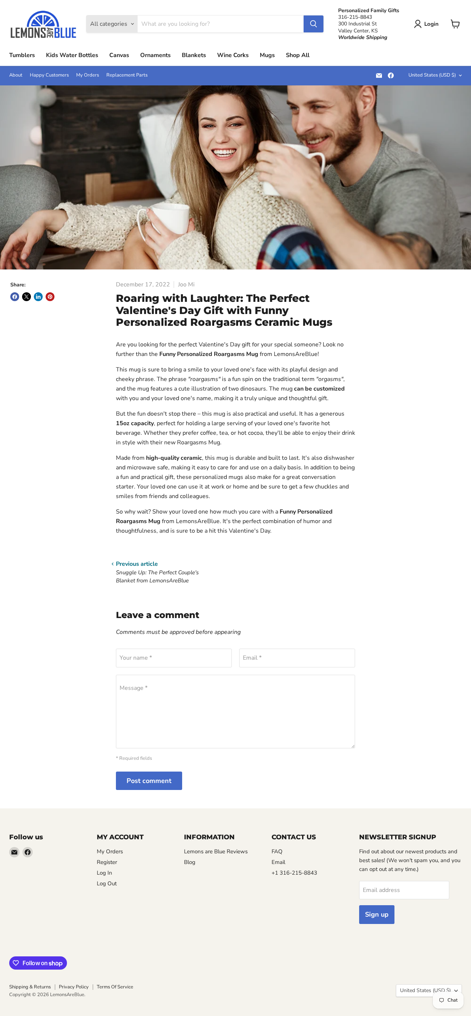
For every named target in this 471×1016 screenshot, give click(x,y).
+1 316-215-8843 (294, 872)
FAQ (277, 851)
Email (278, 862)
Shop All (297, 55)
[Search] (313, 23)
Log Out (107, 883)
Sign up (377, 914)
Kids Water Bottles (72, 55)
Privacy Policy (74, 987)
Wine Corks (233, 55)
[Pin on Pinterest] (50, 296)
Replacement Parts (127, 75)
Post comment (149, 780)
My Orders (87, 75)
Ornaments (155, 55)
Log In (104, 872)
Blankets (194, 55)
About (15, 75)
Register (107, 862)
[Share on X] (26, 296)
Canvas (119, 55)
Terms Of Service (115, 987)
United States (432, 75)
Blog (189, 862)
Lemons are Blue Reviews (216, 851)
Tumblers (22, 55)
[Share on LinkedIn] (38, 296)
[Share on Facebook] (14, 296)
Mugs (267, 55)
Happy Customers (49, 75)
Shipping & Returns (30, 987)
